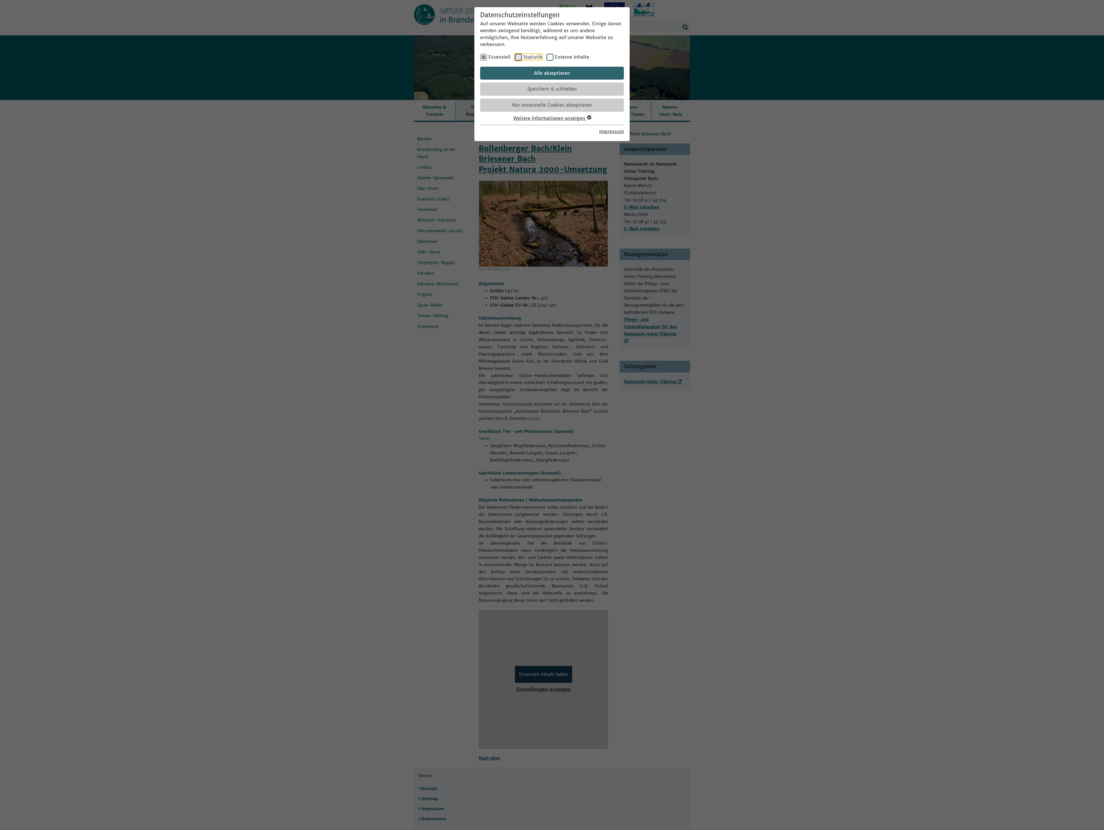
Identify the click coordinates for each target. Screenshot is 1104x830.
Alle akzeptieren (552, 73)
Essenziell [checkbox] (499, 57)
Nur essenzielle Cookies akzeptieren (552, 105)
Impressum (611, 131)
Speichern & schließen (552, 89)
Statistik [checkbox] (532, 57)
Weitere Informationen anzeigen (549, 118)
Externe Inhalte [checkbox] (572, 57)
